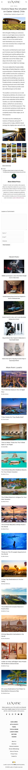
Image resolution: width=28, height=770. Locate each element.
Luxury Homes (14, 731)
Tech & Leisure (14, 729)
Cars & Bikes (14, 722)
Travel (15, 6)
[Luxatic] (14, 2)
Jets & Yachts (14, 724)
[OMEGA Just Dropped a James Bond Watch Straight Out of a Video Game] (14, 267)
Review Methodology (14, 749)
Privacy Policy (14, 753)
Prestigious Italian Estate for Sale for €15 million (13, 170)
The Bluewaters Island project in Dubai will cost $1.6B (14, 172)
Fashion (14, 736)
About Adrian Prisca (14, 181)
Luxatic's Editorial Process (18, 197)
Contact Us (14, 756)
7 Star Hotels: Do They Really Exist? (12, 417)
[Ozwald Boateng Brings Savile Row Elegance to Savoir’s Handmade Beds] (14, 287)
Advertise (14, 744)
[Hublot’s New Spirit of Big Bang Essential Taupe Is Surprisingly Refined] (14, 350)
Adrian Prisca (8, 14)
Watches (14, 734)
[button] (26, 2)
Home (11, 6)
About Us (14, 741)
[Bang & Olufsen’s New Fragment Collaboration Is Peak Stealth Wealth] (14, 329)
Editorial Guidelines (14, 746)
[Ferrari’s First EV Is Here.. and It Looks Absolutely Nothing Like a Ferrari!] (14, 308)
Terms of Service (14, 751)
